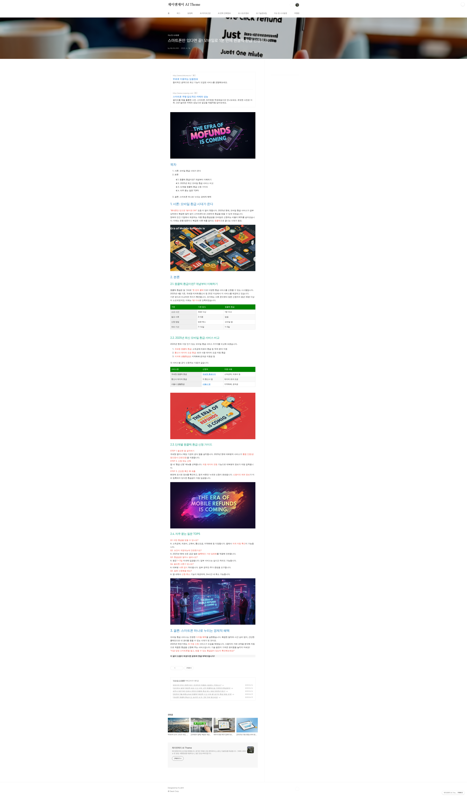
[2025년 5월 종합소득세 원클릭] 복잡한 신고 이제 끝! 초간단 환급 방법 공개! (202, 694)
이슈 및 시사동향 (280, 13)
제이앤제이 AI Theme (184, 4)
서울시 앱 (206, 384)
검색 (291, 5)
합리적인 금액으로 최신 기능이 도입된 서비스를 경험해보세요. (200, 82)
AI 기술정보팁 (261, 13)
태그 (178, 13)
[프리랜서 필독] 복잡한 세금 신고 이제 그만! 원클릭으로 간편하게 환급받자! (201, 688)
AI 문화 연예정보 (224, 13)
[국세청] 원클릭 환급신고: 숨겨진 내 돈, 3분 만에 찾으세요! (195, 697)
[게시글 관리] (180, 668)
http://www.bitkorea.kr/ (182, 75)
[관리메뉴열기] (463, 4)
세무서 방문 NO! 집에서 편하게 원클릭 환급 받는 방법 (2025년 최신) (199, 691)
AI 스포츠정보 (243, 13)
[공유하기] (177, 668)
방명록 (190, 13)
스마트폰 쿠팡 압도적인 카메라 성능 (190, 96)
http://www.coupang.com (183, 93)
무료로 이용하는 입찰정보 (185, 79)
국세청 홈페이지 (209, 374)
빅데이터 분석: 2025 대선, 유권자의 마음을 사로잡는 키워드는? (197, 685)
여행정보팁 (298, 13)
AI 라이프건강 (205, 13)
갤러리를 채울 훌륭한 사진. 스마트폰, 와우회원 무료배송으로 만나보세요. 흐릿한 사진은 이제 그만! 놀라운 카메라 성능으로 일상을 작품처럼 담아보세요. (212, 101)
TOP (297, 789)
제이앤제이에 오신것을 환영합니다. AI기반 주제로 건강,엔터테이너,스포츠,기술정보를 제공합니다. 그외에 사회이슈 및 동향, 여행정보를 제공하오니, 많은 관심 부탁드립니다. (209, 752)
